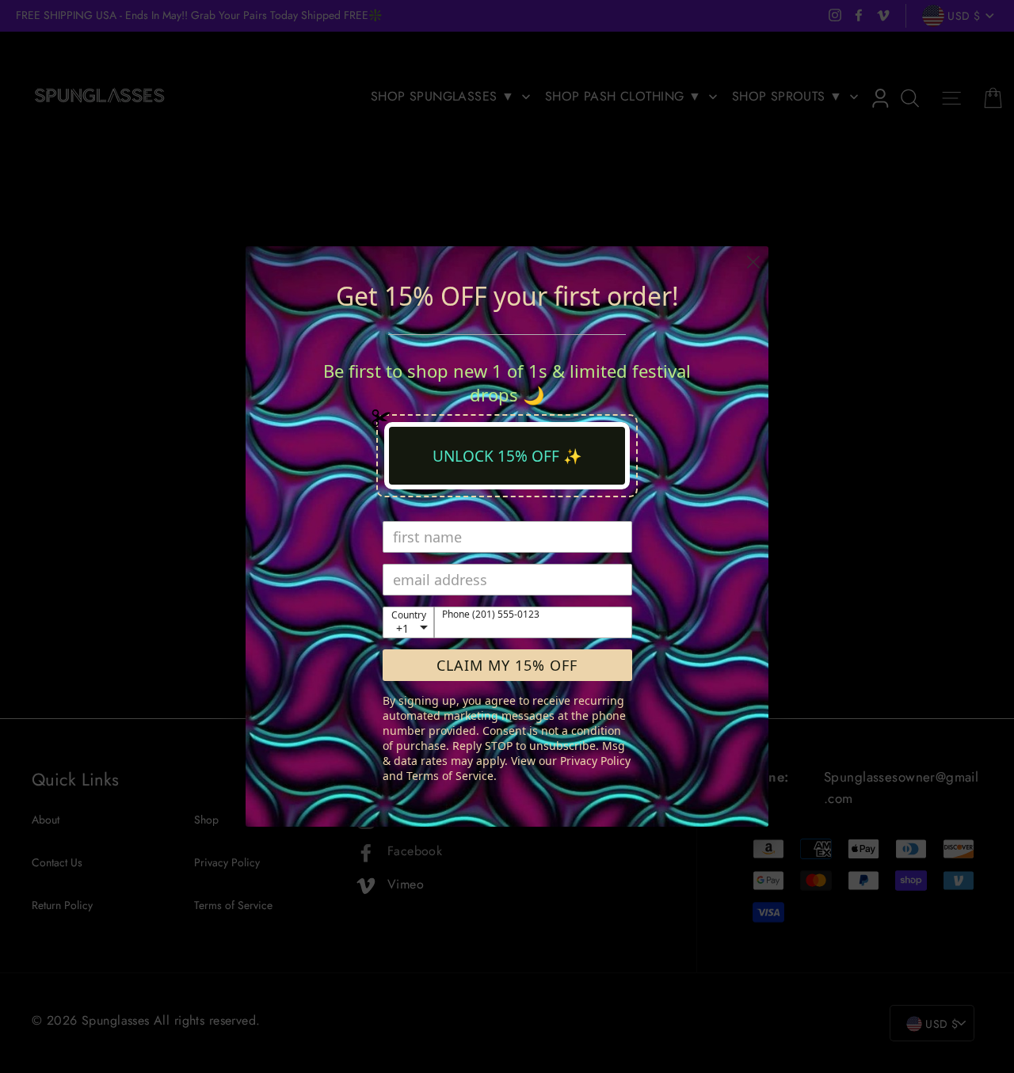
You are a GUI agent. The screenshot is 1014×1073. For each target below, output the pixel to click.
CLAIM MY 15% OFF (507, 665)
